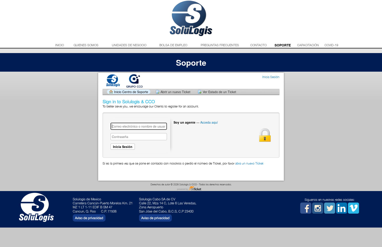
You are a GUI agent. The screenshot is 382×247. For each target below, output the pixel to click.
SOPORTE (283, 45)
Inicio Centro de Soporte (131, 92)
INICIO (59, 45)
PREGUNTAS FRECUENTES (220, 45)
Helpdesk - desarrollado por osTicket (191, 188)
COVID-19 (331, 45)
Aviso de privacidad (89, 218)
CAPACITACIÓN (308, 45)
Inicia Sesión (270, 77)
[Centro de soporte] (125, 80)
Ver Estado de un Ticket (219, 92)
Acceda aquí (209, 122)
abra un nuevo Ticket (249, 163)
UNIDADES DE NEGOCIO (129, 45)
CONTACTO (258, 45)
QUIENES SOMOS (86, 45)
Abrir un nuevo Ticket (175, 92)
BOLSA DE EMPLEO (173, 45)
